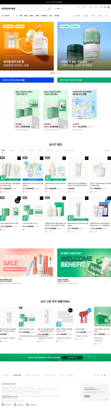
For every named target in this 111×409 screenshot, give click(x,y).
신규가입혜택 (77, 15)
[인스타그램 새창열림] (102, 375)
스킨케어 (11, 150)
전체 (3, 150)
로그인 (78, 7)
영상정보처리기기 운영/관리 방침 (32, 375)
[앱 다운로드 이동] (108, 375)
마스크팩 (30, 150)
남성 (58, 150)
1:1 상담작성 (87, 396)
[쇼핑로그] (106, 399)
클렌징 (40, 150)
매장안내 (100, 15)
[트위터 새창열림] (96, 375)
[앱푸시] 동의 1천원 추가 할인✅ (71, 80)
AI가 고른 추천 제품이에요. (55, 301)
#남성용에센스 (41, 338)
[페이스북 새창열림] (99, 375)
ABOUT (96, 7)
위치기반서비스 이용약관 (50, 375)
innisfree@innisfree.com (12, 391)
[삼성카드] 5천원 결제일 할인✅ (14, 80)
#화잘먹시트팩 (98, 341)
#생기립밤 (85, 336)
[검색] (49, 9)
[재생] (59, 73)
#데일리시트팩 (98, 338)
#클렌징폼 (11, 338)
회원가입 (84, 7)
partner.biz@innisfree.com (35, 391)
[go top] (106, 404)
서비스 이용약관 (5, 375)
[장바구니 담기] (36, 126)
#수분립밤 (78, 336)
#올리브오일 (68, 338)
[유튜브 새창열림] (105, 375)
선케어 (21, 150)
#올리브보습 (60, 338)
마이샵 (106, 15)
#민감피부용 (50, 338)
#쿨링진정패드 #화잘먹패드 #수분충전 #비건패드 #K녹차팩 (34, 336)
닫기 (66, 2)
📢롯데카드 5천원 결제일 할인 (55, 2)
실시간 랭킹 (55, 144)
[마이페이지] (105, 7)
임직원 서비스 (70, 375)
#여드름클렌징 (4, 338)
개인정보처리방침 (17, 375)
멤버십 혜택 (85, 15)
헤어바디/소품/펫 (69, 150)
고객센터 (90, 7)
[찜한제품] (102, 7)
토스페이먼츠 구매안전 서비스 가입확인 (9, 397)
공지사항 (61, 375)
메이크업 (49, 150)
